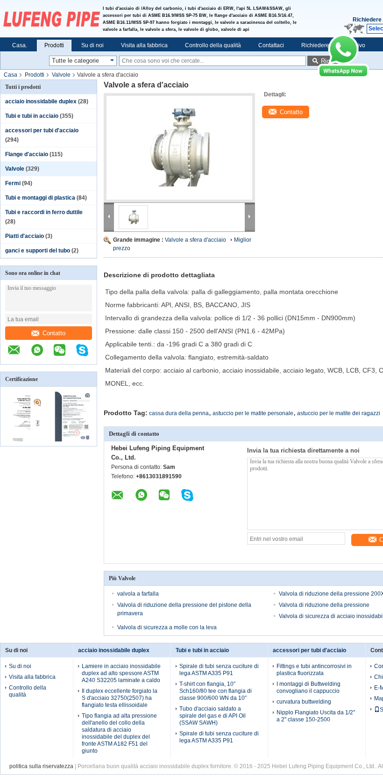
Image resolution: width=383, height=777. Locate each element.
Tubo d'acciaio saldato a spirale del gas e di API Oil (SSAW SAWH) (212, 715)
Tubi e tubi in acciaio (31, 116)
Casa (10, 75)
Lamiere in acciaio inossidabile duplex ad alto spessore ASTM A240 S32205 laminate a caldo (121, 673)
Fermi (13, 183)
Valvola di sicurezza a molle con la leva (167, 627)
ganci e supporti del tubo (37, 250)
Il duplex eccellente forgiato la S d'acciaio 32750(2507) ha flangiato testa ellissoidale (119, 698)
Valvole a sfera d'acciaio (195, 240)
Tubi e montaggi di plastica (40, 197)
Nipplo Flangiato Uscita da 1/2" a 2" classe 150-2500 (316, 716)
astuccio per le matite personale (253, 413)
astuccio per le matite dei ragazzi (338, 413)
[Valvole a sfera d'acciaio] (179, 148)
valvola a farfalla (138, 593)
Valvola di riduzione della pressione (324, 605)
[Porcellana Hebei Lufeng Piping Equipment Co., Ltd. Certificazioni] (24, 440)
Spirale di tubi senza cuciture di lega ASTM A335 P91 (219, 669)
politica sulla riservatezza (41, 766)
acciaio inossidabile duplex (41, 101)
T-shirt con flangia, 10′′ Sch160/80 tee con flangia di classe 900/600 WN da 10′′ (215, 691)
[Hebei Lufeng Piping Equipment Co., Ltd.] (51, 18)
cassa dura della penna (179, 413)
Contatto (54, 333)
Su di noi (92, 45)
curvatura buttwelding (304, 701)
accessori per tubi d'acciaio (41, 130)
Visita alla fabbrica (144, 45)
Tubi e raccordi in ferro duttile (44, 212)
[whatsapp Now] (343, 76)
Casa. (19, 45)
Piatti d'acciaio (24, 236)
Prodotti (54, 45)
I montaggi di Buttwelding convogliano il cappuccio (308, 687)
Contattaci (271, 45)
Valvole (61, 75)
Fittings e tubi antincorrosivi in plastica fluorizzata (314, 669)
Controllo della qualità (213, 45)
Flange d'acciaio (26, 154)
